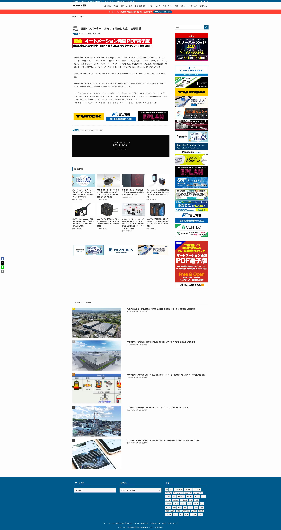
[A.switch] (191, 164)
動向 (189, 504)
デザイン (181, 496)
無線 (172, 511)
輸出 (175, 515)
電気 (200, 515)
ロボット (175, 500)
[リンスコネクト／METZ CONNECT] (191, 87)
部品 (186, 515)
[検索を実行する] (206, 27)
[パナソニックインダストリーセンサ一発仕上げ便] (89, 254)
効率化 (183, 504)
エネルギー (188, 489)
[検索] (207, 1)
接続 (179, 507)
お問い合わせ (172, 523)
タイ (174, 496)
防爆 (99, 34)
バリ (203, 496)
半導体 (196, 504)
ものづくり (178, 489)
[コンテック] (191, 236)
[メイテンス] (191, 118)
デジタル (189, 496)
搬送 (185, 507)
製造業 (201, 511)
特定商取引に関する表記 (158, 523)
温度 (167, 511)
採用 (174, 507)
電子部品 (193, 515)
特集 (76, 34)
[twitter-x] (198, 1)
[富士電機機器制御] (121, 120)
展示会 (168, 507)
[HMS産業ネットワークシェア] (153, 254)
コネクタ (168, 493)
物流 (178, 511)
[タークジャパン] (89, 119)
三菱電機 (89, 34)
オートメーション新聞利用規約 (114, 523)
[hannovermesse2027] (191, 60)
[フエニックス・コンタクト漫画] (191, 199)
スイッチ (188, 493)
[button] (2, 258)
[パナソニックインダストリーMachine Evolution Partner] (191, 153)
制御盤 (176, 504)
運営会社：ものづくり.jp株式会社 (137, 523)
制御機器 (169, 504)
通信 (181, 515)
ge (167, 489)
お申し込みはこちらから (163, 12)
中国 (94, 34)
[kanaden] (191, 211)
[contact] (204, 1)
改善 (190, 507)
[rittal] (191, 130)
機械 (196, 507)
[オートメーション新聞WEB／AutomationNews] (79, 6)
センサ (168, 496)
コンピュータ (178, 493)
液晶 (201, 507)
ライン (83, 34)
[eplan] (153, 120)
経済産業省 (185, 511)
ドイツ (197, 496)
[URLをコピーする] (2, 271)
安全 (201, 504)
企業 (196, 500)
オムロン (197, 489)
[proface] (191, 188)
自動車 (194, 511)
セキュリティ (198, 493)
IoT (171, 489)
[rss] (201, 1)
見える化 (169, 515)
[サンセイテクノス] (191, 75)
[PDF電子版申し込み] (112, 47)
